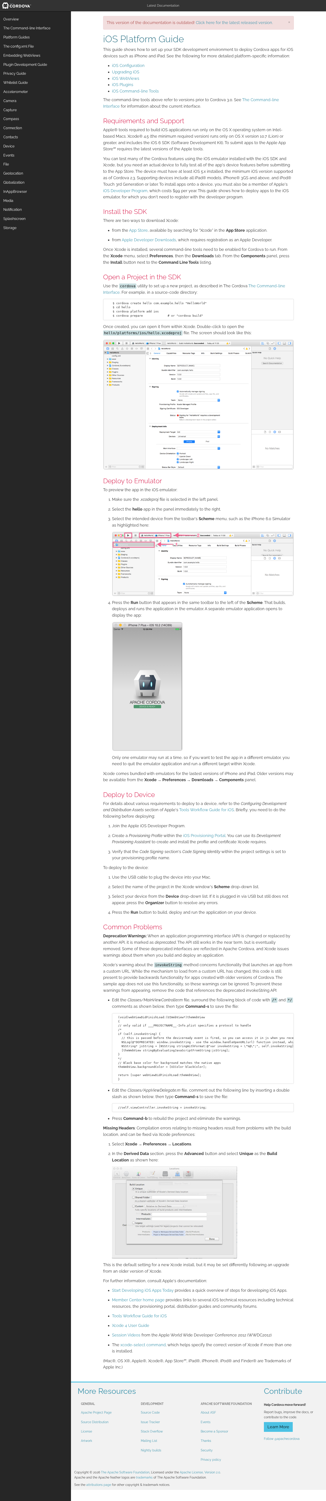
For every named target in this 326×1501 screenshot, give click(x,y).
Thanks (206, 1441)
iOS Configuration (128, 65)
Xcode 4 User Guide (130, 1325)
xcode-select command (143, 1344)
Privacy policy (211, 1459)
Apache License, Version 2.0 (200, 1472)
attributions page (98, 1485)
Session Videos (126, 1335)
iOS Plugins (122, 84)
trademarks (144, 1477)
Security (207, 1450)
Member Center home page (138, 1300)
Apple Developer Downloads (149, 239)
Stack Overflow (152, 1431)
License (86, 1431)
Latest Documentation (163, 5)
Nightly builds (151, 1450)
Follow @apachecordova (282, 1439)
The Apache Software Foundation (125, 1472)
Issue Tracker (150, 1422)
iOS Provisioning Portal (204, 835)
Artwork (86, 1441)
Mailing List (149, 1441)
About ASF (208, 1412)
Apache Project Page (96, 1412)
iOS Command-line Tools (135, 91)
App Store (138, 230)
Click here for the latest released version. (234, 22)
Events (205, 1422)
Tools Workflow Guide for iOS (206, 809)
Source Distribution (94, 1422)
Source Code (150, 1412)
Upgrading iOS (125, 72)
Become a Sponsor (214, 1431)
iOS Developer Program (125, 190)
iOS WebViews (125, 78)
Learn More (278, 1427)
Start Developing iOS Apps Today (143, 1290)
